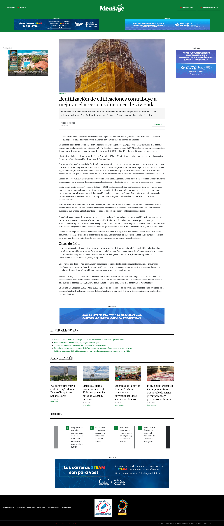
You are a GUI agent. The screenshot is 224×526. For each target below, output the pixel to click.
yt (67, 523)
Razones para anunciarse (26, 508)
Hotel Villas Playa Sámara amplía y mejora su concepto (76, 343)
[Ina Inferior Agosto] (112, 473)
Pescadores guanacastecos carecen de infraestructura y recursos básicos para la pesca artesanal (93, 348)
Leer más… (54, 402)
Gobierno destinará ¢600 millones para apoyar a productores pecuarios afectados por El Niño (92, 351)
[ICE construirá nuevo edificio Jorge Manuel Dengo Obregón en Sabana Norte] (63, 373)
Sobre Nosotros (8, 508)
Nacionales (62, 93)
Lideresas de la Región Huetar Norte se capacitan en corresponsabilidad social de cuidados (127, 392)
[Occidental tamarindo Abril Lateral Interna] (28, 62)
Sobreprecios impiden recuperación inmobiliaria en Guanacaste (80, 345)
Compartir (158, 124)
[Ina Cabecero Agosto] (56, 24)
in (73, 523)
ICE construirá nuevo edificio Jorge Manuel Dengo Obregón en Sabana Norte (62, 390)
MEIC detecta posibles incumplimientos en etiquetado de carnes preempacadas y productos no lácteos (160, 392)
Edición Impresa (188, 8)
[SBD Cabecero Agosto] (167, 24)
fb (61, 523)
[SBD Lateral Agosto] (196, 63)
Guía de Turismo (53, 508)
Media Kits (41, 508)
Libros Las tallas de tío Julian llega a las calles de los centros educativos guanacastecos (89, 340)
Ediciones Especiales (210, 8)
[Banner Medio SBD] (112, 316)
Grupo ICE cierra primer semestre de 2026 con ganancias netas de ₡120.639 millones (94, 392)
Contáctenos (66, 508)
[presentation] (56, 437)
